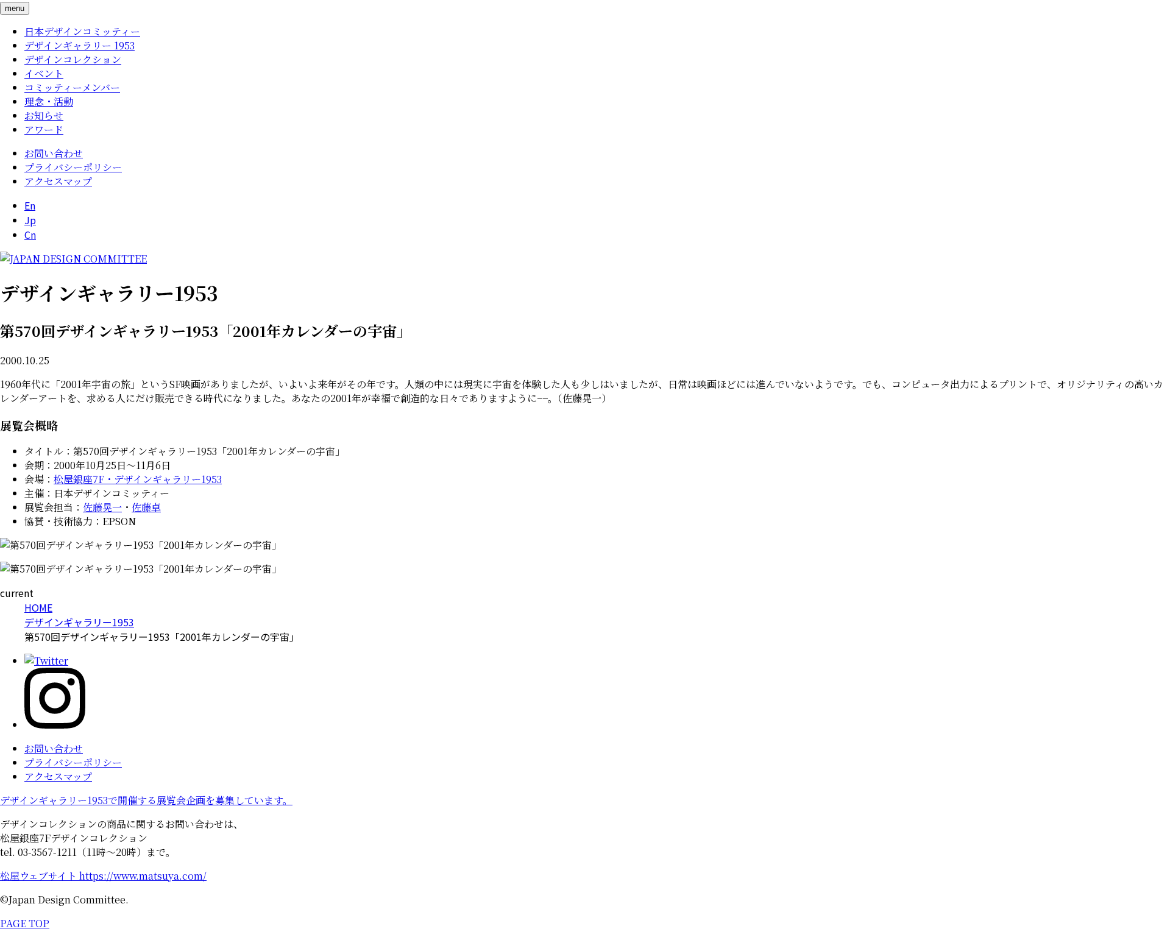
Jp (30, 220)
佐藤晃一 (102, 507)
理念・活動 (48, 101)
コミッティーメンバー (72, 87)
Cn (30, 234)
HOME (38, 607)
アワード (43, 129)
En (29, 205)
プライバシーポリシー (73, 167)
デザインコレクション (72, 59)
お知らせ (43, 115)
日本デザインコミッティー (82, 31)
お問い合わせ (53, 153)
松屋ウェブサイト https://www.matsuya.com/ (103, 876)
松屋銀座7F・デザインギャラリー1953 (138, 479)
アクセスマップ (58, 181)
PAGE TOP (24, 923)
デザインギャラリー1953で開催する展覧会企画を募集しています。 (146, 800)
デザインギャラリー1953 (79, 622)
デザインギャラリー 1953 (79, 45)
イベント (43, 73)
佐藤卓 (146, 507)
